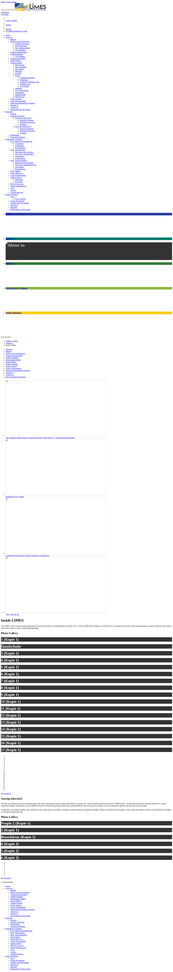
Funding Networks (22, 44)
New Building (20, 50)
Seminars (18, 88)
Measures (18, 71)
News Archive (20, 199)
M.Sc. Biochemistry (17, 150)
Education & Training (14, 139)
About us (9, 37)
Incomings (19, 182)
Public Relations (12, 195)
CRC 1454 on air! (12, 614)
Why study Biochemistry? (24, 154)
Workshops (24, 80)
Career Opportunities (18, 101)
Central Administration (18, 52)
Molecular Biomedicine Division (22, 103)
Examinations (20, 148)
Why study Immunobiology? (25, 165)
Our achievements (21, 90)
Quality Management (18, 186)
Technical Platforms (17, 137)
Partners (13, 114)
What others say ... (17, 173)
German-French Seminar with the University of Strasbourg (27, 556)
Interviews (14, 205)
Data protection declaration (20, 110)
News (12, 188)
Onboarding (19, 93)
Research (9, 112)
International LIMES (18, 59)
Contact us (14, 107)
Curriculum (19, 144)
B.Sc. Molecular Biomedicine (21, 141)
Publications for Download (20, 209)
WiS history (19, 69)
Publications (14, 135)
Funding (18, 73)
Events (17, 76)
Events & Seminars (17, 201)
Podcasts (13, 207)
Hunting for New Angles (15, 497)
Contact (13, 190)
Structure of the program (24, 152)
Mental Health (20, 95)
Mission (13, 39)
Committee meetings (27, 78)
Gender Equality (16, 63)
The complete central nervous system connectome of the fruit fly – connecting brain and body (40, 438)
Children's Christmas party (29, 82)
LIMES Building (16, 54)
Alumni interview (16, 192)
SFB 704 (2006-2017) (23, 127)
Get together (24, 86)
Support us (14, 105)
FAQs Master (15, 171)
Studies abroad (15, 178)
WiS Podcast (19, 97)
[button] (4, 794)
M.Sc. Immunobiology (18, 161)
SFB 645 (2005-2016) (23, 118)
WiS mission (19, 65)
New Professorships (22, 48)
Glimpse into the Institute (19, 203)
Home (8, 35)
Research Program (26, 120)
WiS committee (20, 67)
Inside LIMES (15, 61)
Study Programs (21, 46)
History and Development (20, 42)
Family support (16, 99)
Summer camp (25, 84)
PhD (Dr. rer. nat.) (17, 184)
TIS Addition (20, 56)
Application (19, 146)
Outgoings (19, 180)
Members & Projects (27, 122)
